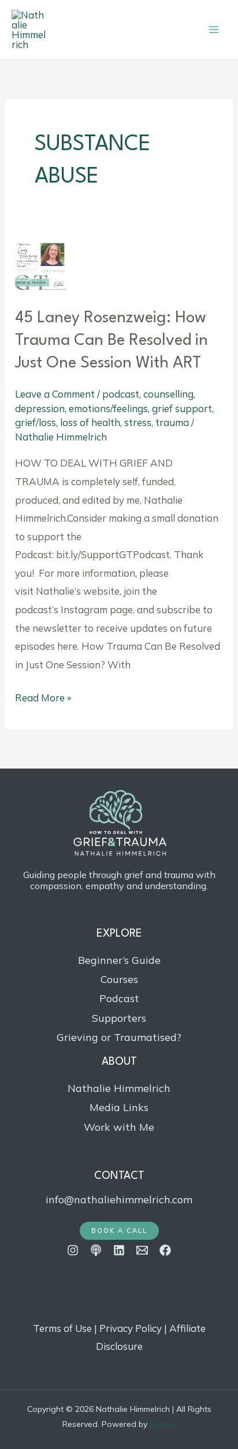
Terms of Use (62, 1328)
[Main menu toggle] (213, 29)
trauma (172, 422)
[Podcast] (96, 1250)
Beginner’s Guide (119, 960)
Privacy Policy (130, 1328)
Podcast (119, 998)
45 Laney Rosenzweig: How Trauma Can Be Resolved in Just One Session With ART (111, 341)
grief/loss (35, 422)
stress (137, 422)
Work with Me (119, 1127)
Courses (119, 979)
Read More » (43, 696)
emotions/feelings (108, 408)
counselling (168, 394)
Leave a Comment (55, 394)
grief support (182, 408)
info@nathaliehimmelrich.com (119, 1199)
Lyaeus (163, 1424)
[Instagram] (73, 1250)
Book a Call (119, 1230)
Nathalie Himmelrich (119, 1088)
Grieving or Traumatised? (119, 1037)
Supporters (119, 1018)
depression (40, 408)
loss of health (90, 422)
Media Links (119, 1107)
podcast (120, 394)
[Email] (142, 1250)
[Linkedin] (119, 1250)
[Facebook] (165, 1250)
